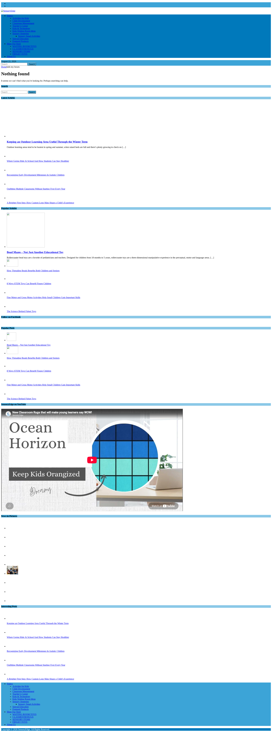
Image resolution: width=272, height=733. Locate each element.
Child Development (21, 21)
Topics (10, 15)
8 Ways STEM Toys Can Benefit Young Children (29, 283)
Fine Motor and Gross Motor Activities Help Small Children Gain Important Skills (43, 297)
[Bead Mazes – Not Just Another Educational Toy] (26, 246)
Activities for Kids (20, 18)
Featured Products (20, 41)
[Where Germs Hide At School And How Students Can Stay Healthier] (12, 156)
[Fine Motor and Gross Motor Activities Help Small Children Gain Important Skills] (11, 292)
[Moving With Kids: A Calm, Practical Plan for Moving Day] (12, 591)
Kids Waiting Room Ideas (24, 31)
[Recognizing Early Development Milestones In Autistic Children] (12, 170)
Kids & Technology (21, 28)
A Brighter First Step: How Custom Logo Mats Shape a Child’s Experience (40, 203)
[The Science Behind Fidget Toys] (12, 306)
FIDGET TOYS (19, 54)
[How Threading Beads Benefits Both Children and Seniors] (12, 266)
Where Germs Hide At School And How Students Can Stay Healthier (38, 161)
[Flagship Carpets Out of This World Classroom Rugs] (12, 601)
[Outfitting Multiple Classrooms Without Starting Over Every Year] (12, 184)
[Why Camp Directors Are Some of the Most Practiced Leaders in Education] (12, 582)
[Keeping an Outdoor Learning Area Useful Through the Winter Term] (30, 136)
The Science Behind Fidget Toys (21, 311)
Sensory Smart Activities (29, 36)
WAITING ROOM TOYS (24, 46)
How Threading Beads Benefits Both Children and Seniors (33, 270)
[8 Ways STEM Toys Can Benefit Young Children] (12, 279)
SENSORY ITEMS (21, 51)
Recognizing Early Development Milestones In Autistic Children (35, 175)
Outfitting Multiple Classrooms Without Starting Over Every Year (36, 189)
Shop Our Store (14, 44)
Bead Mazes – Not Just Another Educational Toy (35, 252)
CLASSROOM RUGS (22, 49)
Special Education (20, 38)
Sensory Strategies (20, 33)
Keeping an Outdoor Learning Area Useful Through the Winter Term (47, 141)
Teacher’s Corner (20, 26)
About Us (11, 56)
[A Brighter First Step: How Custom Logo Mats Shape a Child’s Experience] (12, 198)
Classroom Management (23, 23)
